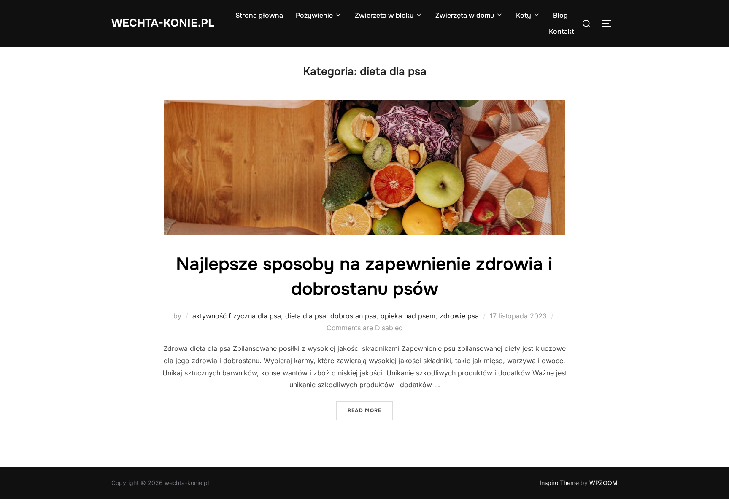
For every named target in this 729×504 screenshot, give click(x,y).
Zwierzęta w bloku (384, 15)
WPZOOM (603, 482)
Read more (370, 410)
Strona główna (259, 15)
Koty (523, 15)
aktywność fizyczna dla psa (236, 316)
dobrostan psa (353, 316)
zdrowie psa (459, 316)
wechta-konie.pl (162, 23)
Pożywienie (314, 15)
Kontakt (561, 31)
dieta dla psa (305, 316)
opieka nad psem (408, 316)
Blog (560, 15)
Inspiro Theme (559, 482)
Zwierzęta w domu (464, 15)
